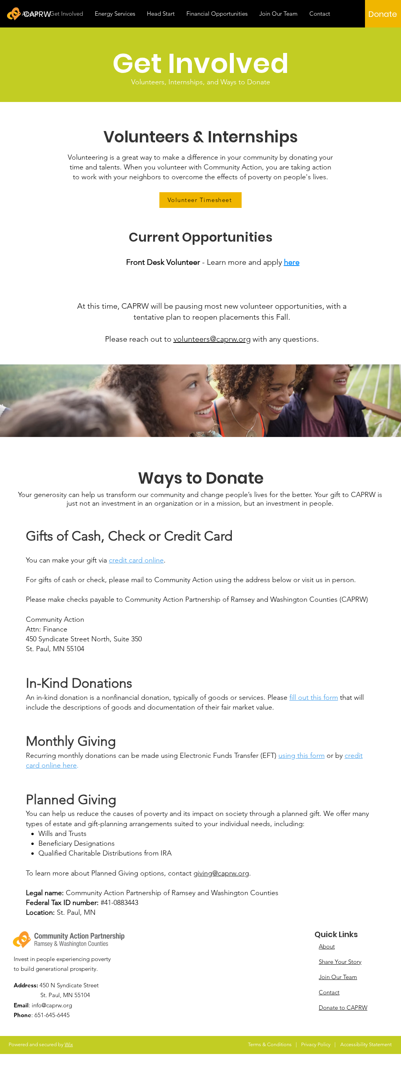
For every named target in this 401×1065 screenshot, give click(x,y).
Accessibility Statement (366, 1044)
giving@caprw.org (221, 873)
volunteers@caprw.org (212, 339)
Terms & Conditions (270, 1044)
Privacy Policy (316, 1044)
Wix (69, 1044)
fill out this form (313, 697)
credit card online (136, 560)
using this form (301, 755)
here (292, 262)
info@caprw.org (52, 1005)
